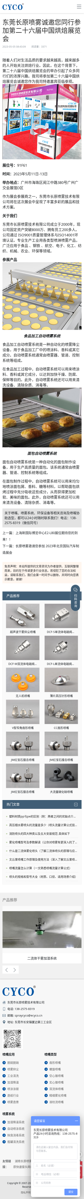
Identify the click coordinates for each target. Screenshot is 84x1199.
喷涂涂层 (13, 1089)
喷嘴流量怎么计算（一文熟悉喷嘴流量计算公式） (40, 868)
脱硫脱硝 (13, 1063)
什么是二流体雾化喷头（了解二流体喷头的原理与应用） (43, 851)
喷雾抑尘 (13, 1069)
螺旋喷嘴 (55, 1069)
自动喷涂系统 (15, 1129)
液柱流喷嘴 (56, 1102)
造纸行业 (13, 1095)
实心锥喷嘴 (56, 1082)
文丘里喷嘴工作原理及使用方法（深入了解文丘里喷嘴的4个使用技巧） (43, 859)
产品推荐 (13, 596)
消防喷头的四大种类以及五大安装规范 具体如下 (39, 833)
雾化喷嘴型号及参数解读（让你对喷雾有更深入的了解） (43, 842)
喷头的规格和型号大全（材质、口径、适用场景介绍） (43, 877)
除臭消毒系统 (15, 1135)
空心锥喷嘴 (56, 1076)
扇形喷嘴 (55, 1063)
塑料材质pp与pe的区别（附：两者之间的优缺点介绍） (43, 816)
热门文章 (13, 804)
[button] (6, 969)
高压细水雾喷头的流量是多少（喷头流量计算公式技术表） (43, 825)
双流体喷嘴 (56, 1089)
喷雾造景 (13, 1102)
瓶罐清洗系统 (15, 1142)
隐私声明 (26, 1192)
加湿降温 (13, 1082)
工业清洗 (13, 1076)
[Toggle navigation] (79, 6)
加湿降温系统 (15, 1122)
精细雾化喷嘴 (57, 1095)
